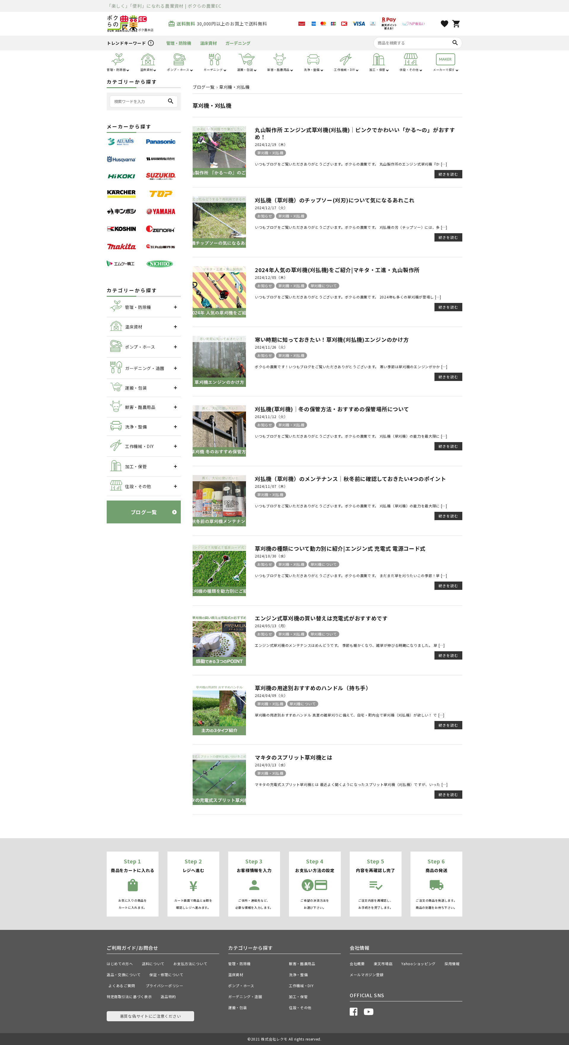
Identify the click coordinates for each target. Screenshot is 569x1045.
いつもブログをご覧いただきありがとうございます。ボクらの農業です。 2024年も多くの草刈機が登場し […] (348, 296)
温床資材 (208, 43)
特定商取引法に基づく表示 (129, 996)
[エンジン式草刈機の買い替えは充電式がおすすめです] (219, 664)
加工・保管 (298, 996)
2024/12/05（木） (271, 277)
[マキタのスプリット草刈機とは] (219, 803)
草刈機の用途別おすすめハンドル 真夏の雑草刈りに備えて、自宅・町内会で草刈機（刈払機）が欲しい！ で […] (350, 714)
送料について (153, 963)
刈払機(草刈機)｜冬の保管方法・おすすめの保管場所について (332, 409)
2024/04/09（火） (271, 695)
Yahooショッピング (418, 963)
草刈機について (324, 285)
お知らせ (264, 215)
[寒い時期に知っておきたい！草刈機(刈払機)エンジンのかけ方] (219, 385)
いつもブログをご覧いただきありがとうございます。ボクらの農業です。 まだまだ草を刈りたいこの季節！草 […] (351, 575)
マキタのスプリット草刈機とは (294, 757)
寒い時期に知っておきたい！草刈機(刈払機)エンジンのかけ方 (332, 339)
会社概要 (357, 963)
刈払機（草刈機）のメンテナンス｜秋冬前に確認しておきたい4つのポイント (350, 478)
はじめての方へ (120, 963)
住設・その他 (300, 1007)
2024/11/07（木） (271, 486)
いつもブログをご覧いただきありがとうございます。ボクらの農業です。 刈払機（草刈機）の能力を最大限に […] (351, 436)
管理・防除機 (178, 43)
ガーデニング (238, 43)
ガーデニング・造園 (245, 996)
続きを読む (448, 174)
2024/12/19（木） (271, 144)
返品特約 (168, 996)
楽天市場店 (383, 963)
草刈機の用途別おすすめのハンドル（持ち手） (313, 688)
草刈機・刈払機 (270, 152)
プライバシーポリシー (164, 985)
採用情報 (452, 963)
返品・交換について (123, 974)
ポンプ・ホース (241, 985)
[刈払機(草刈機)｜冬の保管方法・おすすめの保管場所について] (219, 455)
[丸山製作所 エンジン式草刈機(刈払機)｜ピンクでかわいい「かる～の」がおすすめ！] (219, 176)
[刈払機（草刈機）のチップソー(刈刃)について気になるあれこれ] (219, 246)
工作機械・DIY (301, 985)
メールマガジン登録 (366, 974)
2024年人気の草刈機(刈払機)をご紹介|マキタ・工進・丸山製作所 (337, 270)
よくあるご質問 (123, 985)
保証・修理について (166, 974)
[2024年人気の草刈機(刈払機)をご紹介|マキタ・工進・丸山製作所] (219, 316)
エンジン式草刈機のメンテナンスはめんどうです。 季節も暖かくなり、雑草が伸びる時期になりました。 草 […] (350, 645)
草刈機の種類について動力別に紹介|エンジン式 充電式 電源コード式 (340, 548)
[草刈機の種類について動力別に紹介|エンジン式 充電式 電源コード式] (219, 594)
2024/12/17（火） (271, 207)
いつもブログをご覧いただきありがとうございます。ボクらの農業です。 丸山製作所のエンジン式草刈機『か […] (351, 163)
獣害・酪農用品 (302, 963)
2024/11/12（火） (271, 416)
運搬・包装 (237, 1007)
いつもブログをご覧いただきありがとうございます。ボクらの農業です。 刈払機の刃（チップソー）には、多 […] (351, 227)
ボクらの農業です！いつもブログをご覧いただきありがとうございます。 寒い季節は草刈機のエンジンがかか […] (351, 366)
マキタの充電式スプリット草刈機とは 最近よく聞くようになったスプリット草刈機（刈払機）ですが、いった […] (351, 784)
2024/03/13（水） (271, 764)
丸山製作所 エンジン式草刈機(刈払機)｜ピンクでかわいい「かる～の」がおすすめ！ (355, 133)
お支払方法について (190, 963)
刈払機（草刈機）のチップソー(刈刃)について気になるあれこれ (335, 200)
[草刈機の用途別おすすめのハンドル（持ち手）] (219, 733)
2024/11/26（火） (271, 347)
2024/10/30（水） (271, 555)
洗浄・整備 (298, 974)
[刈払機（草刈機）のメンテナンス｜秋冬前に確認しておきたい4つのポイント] (219, 525)
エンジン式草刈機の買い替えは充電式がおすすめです (321, 618)
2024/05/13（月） (271, 625)
